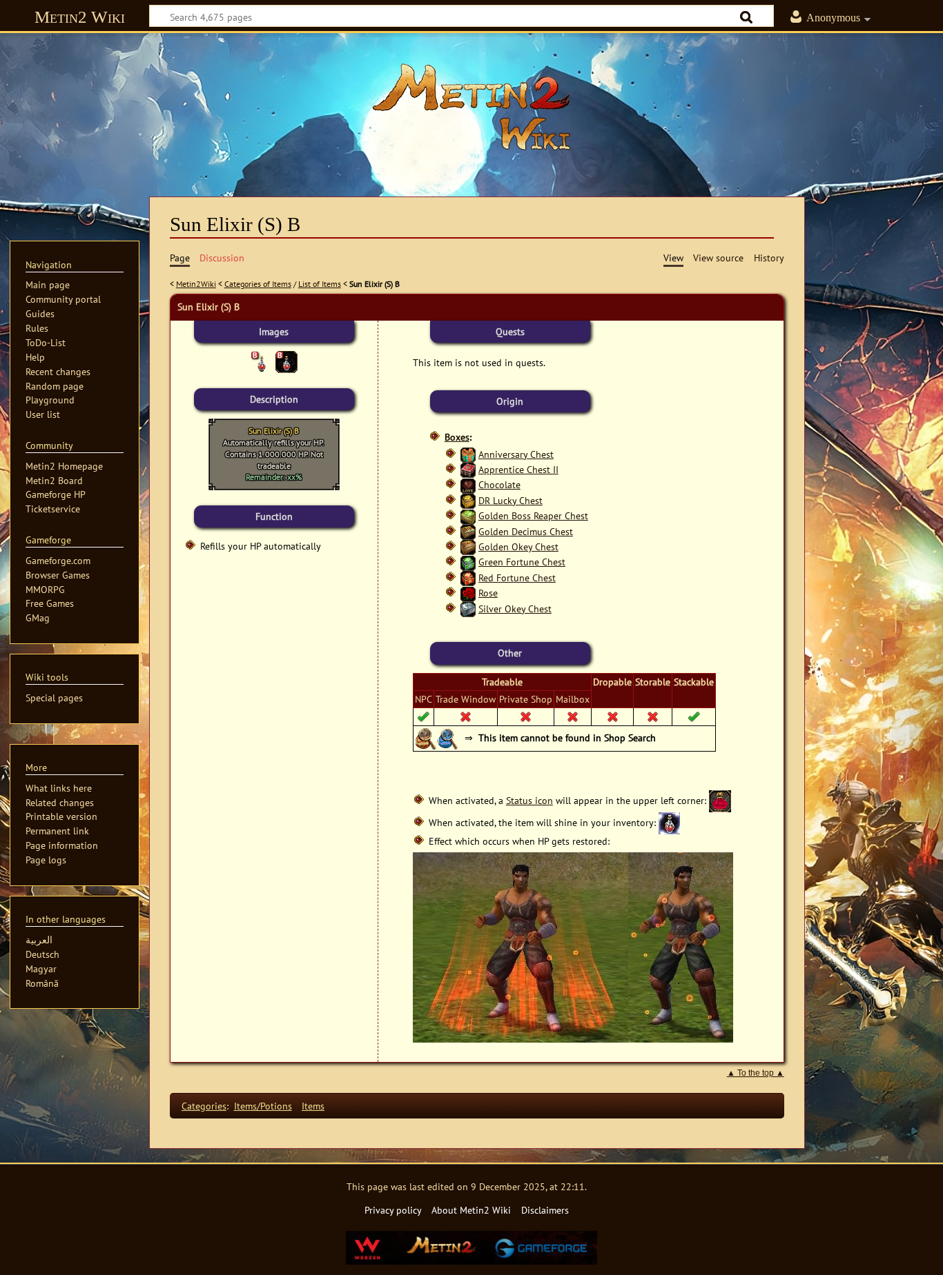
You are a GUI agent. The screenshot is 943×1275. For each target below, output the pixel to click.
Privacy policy (393, 1209)
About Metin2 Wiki (471, 1209)
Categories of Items (257, 284)
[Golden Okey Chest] (468, 546)
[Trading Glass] (448, 737)
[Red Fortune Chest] (468, 577)
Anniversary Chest (516, 454)
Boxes (457, 436)
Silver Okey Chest (515, 608)
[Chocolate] (468, 484)
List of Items (319, 284)
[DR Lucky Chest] (468, 500)
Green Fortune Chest (521, 561)
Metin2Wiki (196, 284)
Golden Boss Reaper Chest (533, 515)
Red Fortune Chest (517, 577)
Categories (204, 1105)
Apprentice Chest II (518, 469)
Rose (488, 592)
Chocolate (499, 484)
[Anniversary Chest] (468, 454)
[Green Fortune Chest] (468, 561)
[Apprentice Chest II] (468, 469)
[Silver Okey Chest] (468, 608)
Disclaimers (545, 1209)
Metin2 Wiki (80, 17)
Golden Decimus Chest (525, 531)
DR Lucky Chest (510, 500)
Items (313, 1105)
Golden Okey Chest (518, 546)
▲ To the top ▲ (755, 1073)
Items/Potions (263, 1105)
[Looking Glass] (426, 737)
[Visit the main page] (471, 106)
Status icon (529, 800)
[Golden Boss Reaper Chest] (468, 515)
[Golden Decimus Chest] (468, 531)
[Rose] (468, 592)
